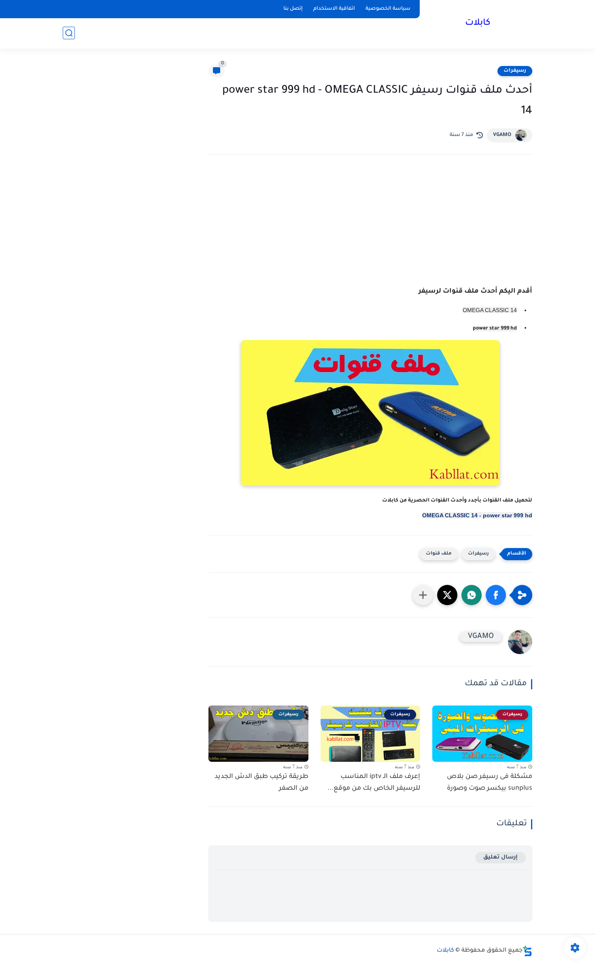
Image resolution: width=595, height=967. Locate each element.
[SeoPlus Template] (527, 951)
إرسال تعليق (500, 857)
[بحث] (69, 33)
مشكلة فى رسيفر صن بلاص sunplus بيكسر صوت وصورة (489, 782)
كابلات (478, 23)
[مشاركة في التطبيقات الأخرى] (423, 595)
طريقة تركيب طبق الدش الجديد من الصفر (261, 782)
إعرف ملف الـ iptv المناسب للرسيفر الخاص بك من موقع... (373, 782)
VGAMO (502, 135)
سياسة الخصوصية (388, 9)
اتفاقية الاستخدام (334, 9)
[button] (496, 595)
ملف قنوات (439, 554)
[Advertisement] (370, 231)
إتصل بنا (293, 9)
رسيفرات (515, 71)
